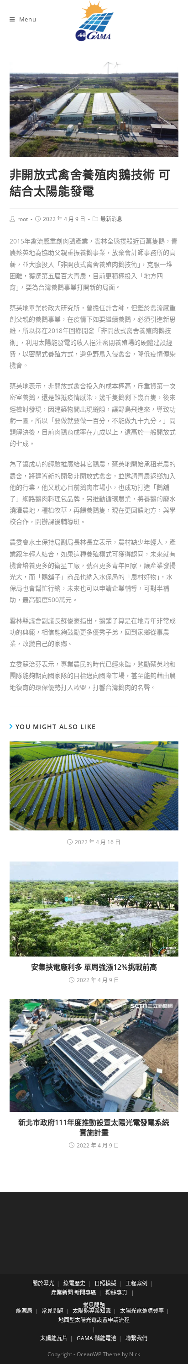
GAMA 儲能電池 (96, 1338)
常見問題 (94, 1305)
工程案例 (136, 1283)
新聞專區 (85, 1292)
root (22, 219)
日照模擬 (105, 1283)
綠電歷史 (74, 1283)
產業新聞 (62, 1292)
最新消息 (111, 219)
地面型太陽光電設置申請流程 (94, 1320)
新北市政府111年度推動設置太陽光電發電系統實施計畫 (93, 1127)
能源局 (24, 1311)
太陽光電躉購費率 (142, 1311)
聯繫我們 (136, 1338)
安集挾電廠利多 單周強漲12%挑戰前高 (94, 967)
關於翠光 (43, 1283)
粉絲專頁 (116, 1292)
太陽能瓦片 (54, 1338)
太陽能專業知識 (92, 1311)
